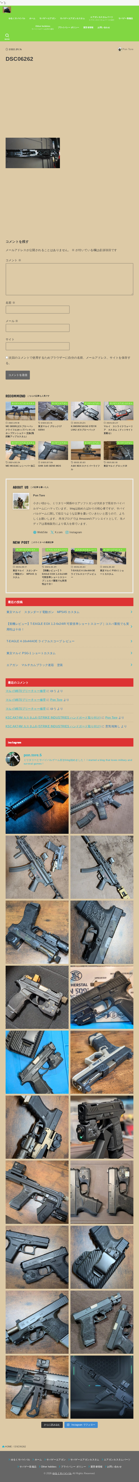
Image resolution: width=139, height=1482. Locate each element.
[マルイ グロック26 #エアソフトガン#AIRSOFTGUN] (101, 1192)
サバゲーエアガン (47, 18)
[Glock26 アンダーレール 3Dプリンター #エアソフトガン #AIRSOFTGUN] (101, 1322)
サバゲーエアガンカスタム (72, 18)
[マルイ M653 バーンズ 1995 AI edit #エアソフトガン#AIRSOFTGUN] (37, 802)
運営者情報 (88, 27)
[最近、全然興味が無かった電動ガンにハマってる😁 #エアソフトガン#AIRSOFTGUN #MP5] (101, 867)
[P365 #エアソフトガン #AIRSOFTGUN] (101, 1127)
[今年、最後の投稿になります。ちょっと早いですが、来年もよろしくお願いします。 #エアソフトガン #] (37, 1127)
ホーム (32, 18)
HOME (8, 1447)
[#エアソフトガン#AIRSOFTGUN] (101, 802)
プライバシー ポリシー (68, 27)
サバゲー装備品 (126, 18)
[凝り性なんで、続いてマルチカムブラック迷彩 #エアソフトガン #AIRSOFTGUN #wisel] (37, 932)
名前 (10, 302)
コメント (13, 260)
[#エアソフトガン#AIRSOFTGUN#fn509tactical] (101, 997)
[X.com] (56, 532)
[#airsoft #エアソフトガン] (37, 1322)
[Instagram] (73, 532)
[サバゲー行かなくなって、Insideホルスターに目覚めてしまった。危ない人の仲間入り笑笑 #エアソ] (101, 1257)
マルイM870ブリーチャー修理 (26, 690)
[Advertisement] (70, 102)
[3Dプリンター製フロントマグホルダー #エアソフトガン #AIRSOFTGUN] (37, 1192)
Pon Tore (56, 699)
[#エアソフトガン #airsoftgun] (37, 1387)
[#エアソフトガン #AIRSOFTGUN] (37, 997)
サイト (10, 339)
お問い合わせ (104, 27)
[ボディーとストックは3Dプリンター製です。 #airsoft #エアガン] (101, 1387)
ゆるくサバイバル (17, 18)
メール (12, 321)
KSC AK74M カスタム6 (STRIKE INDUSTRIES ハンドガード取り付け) (53, 717)
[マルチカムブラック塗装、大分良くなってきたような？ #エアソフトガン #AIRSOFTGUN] (101, 932)
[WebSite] (40, 532)
